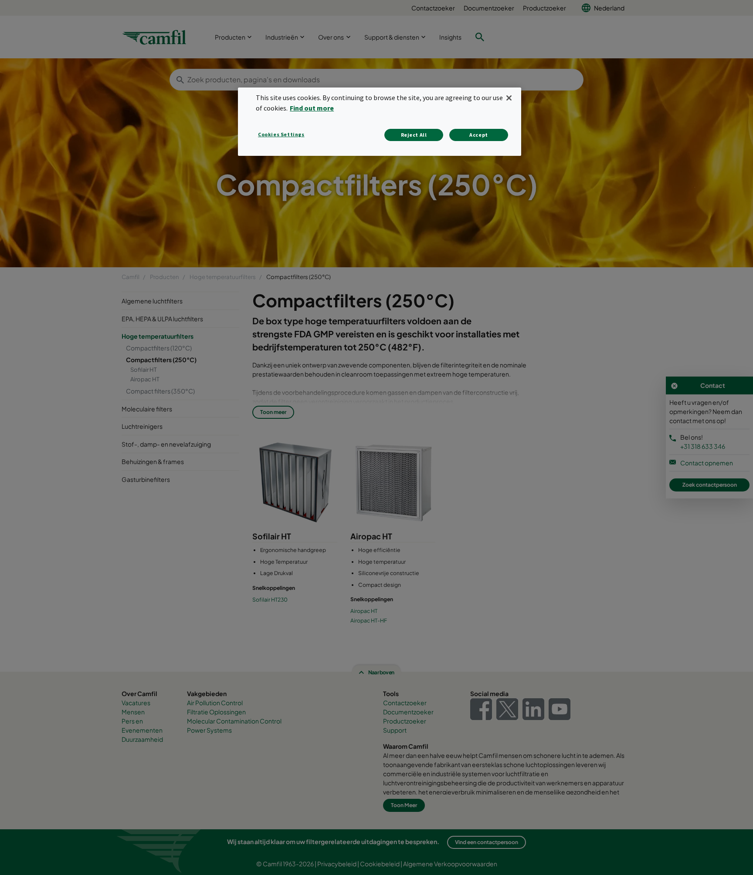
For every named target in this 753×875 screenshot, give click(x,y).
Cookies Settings (281, 134)
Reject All (414, 134)
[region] (379, 122)
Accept (478, 134)
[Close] (509, 98)
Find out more (312, 108)
